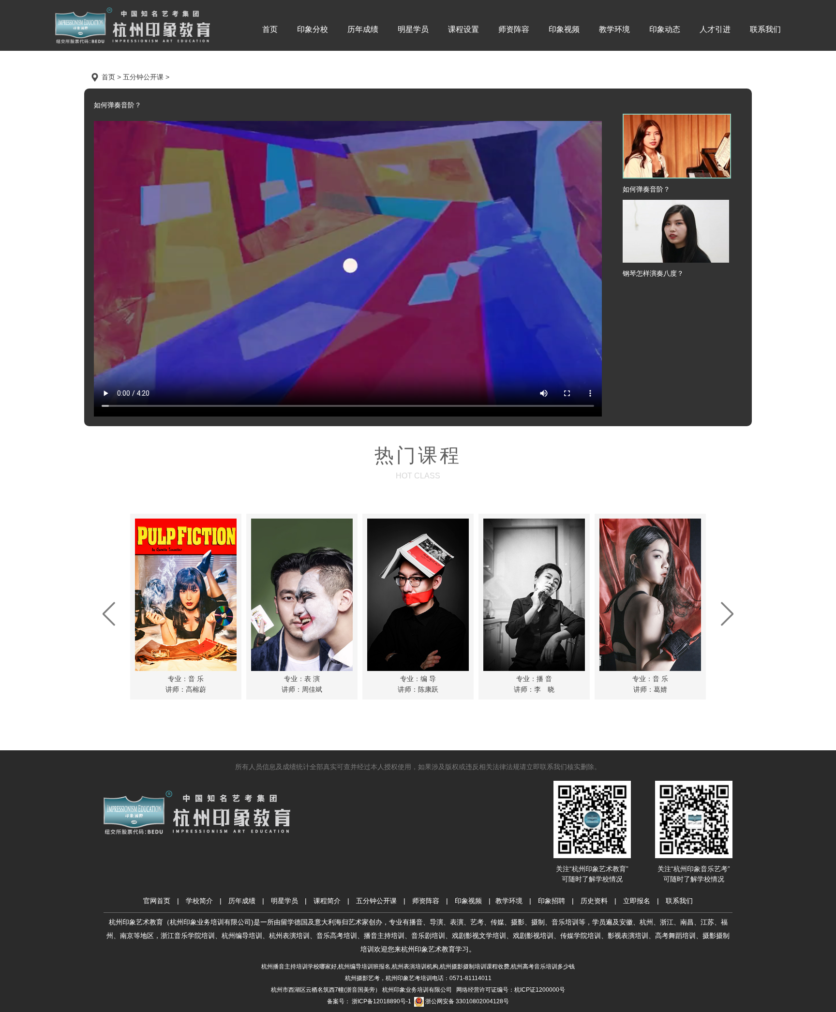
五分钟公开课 (376, 901)
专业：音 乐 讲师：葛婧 (650, 684)
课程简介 (327, 901)
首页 (270, 29)
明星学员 (413, 29)
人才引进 (715, 29)
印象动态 (664, 29)
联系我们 (765, 29)
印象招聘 (551, 901)
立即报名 (636, 901)
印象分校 (312, 29)
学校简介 (199, 901)
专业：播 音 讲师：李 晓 (534, 684)
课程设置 (463, 29)
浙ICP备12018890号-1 (380, 1001)
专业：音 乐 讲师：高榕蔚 (185, 684)
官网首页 (156, 901)
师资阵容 (513, 29)
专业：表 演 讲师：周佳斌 (302, 684)
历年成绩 (362, 29)
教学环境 (614, 29)
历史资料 (594, 901)
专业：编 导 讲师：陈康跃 (418, 684)
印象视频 (564, 29)
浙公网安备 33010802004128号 (466, 1001)
